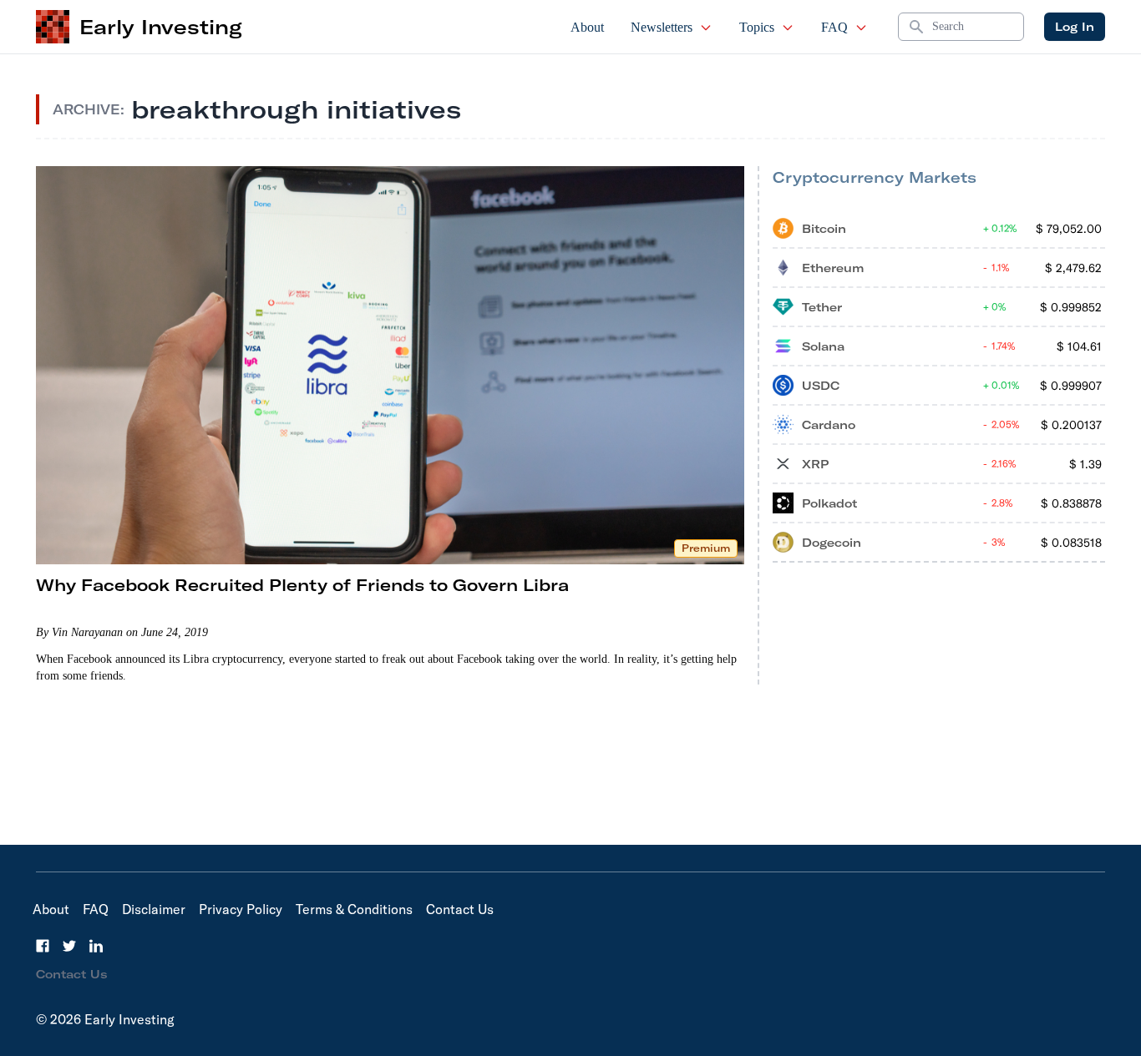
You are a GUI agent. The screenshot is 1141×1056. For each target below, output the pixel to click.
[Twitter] (69, 945)
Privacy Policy (240, 909)
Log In (1074, 26)
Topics (756, 27)
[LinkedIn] (96, 945)
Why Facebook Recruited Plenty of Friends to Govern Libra (302, 584)
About (587, 27)
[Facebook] (42, 945)
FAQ (834, 27)
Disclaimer (153, 909)
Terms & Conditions (354, 909)
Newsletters (661, 27)
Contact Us (460, 909)
